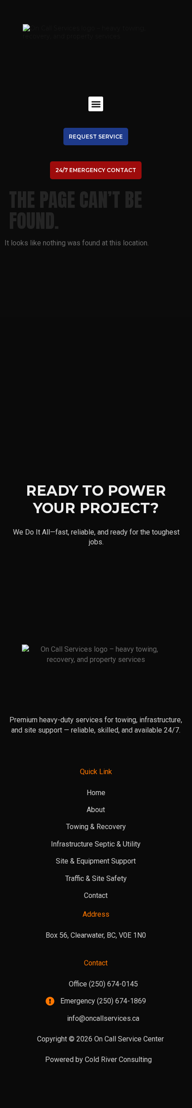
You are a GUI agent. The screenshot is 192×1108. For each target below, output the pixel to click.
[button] (95, 104)
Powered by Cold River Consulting (98, 1059)
